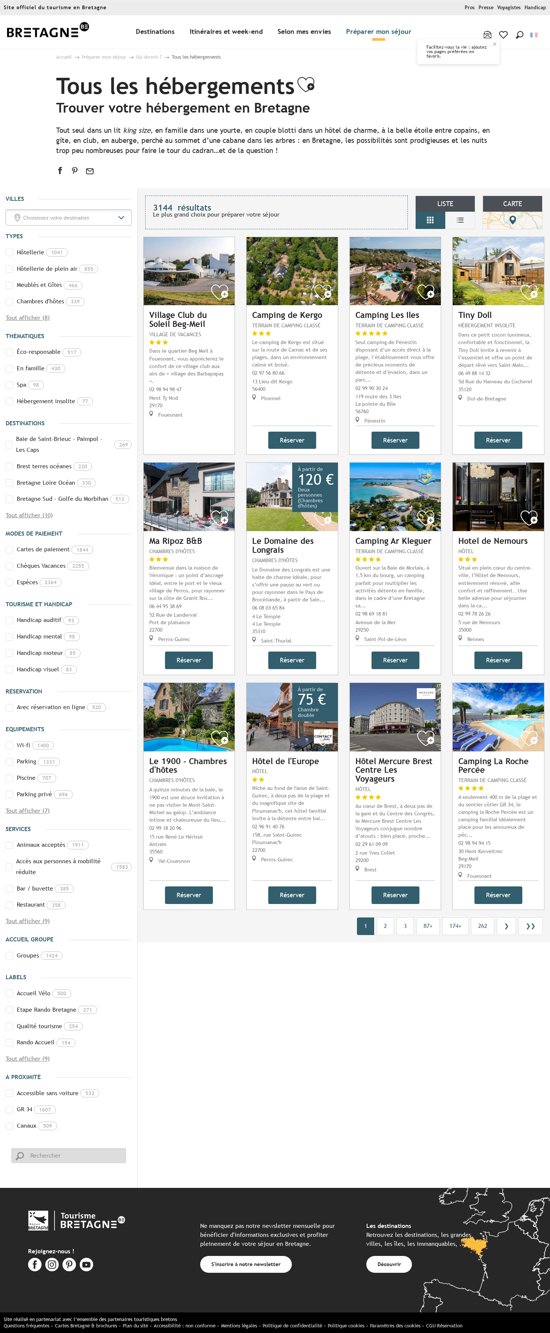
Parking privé (42, 794)
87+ (428, 925)
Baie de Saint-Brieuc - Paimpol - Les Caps (72, 444)
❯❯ (530, 925)
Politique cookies (346, 1326)
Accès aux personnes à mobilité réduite (72, 867)
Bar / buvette (43, 888)
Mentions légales (239, 1326)
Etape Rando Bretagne (54, 1009)
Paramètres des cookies (395, 1326)
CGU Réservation (444, 1326)
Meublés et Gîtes (47, 284)
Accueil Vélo (41, 993)
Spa (28, 384)
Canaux (34, 1125)
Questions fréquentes (26, 1326)
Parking (36, 761)
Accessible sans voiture (55, 1093)
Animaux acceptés (50, 844)
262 (482, 925)
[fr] (534, 35)
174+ (455, 925)
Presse (486, 7)
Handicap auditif (45, 619)
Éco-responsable (46, 351)
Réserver (292, 440)
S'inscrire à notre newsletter (246, 1264)
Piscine (34, 777)
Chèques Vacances (50, 565)
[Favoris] (504, 35)
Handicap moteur (46, 652)
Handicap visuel (44, 669)
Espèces (36, 582)
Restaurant (39, 904)
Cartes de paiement (52, 549)
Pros (470, 7)
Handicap (535, 7)
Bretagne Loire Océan (54, 482)
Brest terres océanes (52, 466)
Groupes (37, 955)
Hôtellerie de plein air (55, 268)
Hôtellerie (40, 252)
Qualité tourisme (47, 1026)
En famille (38, 368)
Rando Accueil (43, 1042)
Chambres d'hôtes (48, 301)
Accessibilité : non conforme (185, 1326)
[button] (519, 35)
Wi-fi (33, 745)
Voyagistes (509, 7)
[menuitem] (48, 32)
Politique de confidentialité (292, 1326)
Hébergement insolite (52, 401)
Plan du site (135, 1326)
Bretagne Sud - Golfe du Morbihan (70, 498)
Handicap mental (46, 636)
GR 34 (34, 1109)
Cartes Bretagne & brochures (86, 1326)
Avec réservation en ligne (59, 707)
